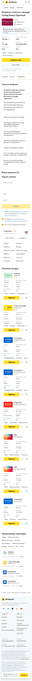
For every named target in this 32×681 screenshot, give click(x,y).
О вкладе (5, 77)
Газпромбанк (12, 571)
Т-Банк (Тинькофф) (14, 562)
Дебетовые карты (9, 250)
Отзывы (12, 77)
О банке (6, 243)
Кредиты (6, 254)
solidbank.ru (22, 238)
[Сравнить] (26, 298)
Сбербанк (11, 552)
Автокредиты (20, 254)
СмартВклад (17, 307)
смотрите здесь (24, 659)
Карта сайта (20, 633)
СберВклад (17, 275)
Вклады (12, 7)
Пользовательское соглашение (22, 629)
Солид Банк (20, 7)
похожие (6, 33)
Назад (6, 7)
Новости (19, 257)
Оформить (16, 60)
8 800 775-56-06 (9, 238)
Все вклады (16, 65)
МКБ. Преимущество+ (20, 469)
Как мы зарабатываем (8, 630)
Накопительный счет (20, 372)
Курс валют (20, 261)
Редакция (19, 617)
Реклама (4, 627)
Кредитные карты (22, 250)
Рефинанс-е (7, 257)
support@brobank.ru (8, 641)
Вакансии (4, 623)
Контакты (7, 261)
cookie (15, 674)
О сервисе (4, 614)
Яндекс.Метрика (13, 676)
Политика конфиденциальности (23, 624)
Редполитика (20, 620)
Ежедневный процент (20, 340)
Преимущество (18, 436)
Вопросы (7, 247)
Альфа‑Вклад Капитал (20, 404)
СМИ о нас (19, 614)
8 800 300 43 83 (21, 641)
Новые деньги (18, 501)
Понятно (24, 675)
